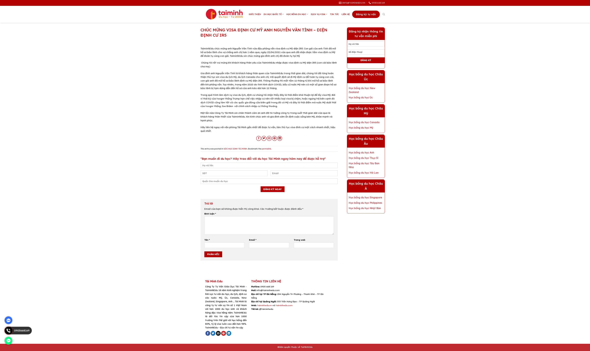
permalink (266, 149)
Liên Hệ (346, 14)
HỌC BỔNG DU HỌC (296, 14)
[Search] (384, 14)
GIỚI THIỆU (255, 14)
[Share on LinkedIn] (279, 138)
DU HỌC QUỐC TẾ (272, 14)
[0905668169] (8, 333)
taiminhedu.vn (264, 305)
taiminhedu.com (284, 305)
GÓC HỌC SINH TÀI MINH (235, 149)
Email (252, 239)
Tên (207, 239)
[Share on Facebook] (258, 138)
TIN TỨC (334, 14)
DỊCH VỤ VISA (318, 14)
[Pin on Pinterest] (274, 138)
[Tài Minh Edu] (224, 14)
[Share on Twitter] (264, 138)
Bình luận (210, 213)
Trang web (299, 239)
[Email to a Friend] (269, 138)
